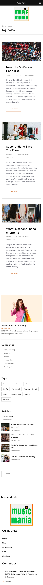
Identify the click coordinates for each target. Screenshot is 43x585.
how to (28, 384)
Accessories (7, 384)
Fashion (18, 75)
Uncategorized (9, 367)
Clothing (19, 154)
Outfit (5, 389)
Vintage (6, 399)
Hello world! (8, 417)
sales (5, 394)
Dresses (19, 384)
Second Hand (8, 360)
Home (4, 26)
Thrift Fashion (9, 363)
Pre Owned (16, 389)
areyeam (9, 75)
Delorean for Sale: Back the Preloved (22, 436)
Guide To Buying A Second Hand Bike (24, 446)
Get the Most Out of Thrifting (23, 457)
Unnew (27, 394)
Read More (14, 109)
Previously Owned (30, 389)
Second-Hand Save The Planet (19, 148)
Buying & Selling (9, 350)
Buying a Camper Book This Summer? (22, 425)
